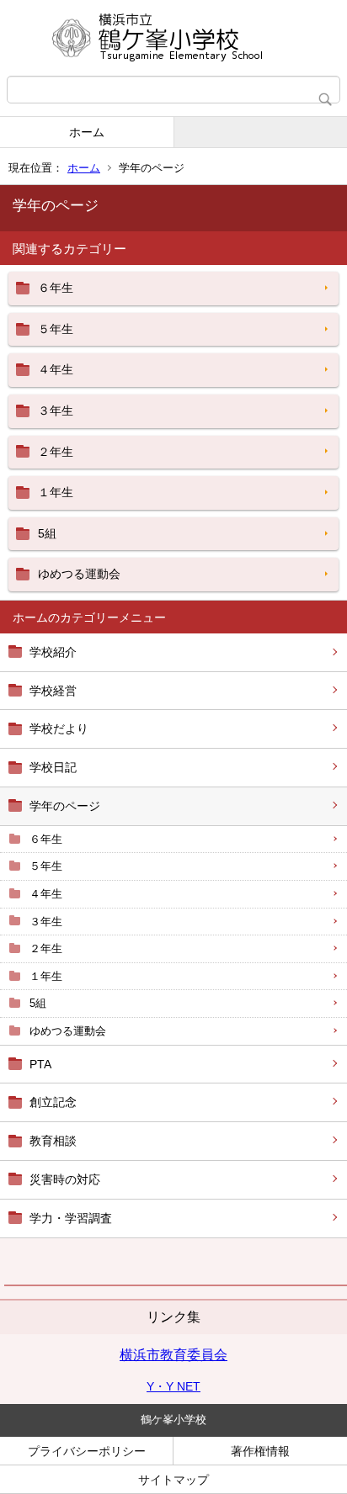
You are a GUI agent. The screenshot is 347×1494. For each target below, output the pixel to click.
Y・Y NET (173, 1386)
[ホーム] (173, 38)
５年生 (45, 866)
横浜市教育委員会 (173, 1355)
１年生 (45, 976)
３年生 (45, 921)
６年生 (45, 839)
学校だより (58, 728)
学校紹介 (53, 652)
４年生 (45, 893)
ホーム (86, 132)
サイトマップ (173, 1479)
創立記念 (53, 1102)
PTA (40, 1064)
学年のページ (64, 806)
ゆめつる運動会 (67, 1031)
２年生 (45, 948)
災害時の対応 (64, 1179)
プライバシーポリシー (87, 1451)
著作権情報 (260, 1451)
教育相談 (53, 1140)
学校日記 (53, 767)
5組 (37, 1003)
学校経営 (53, 690)
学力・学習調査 (70, 1218)
